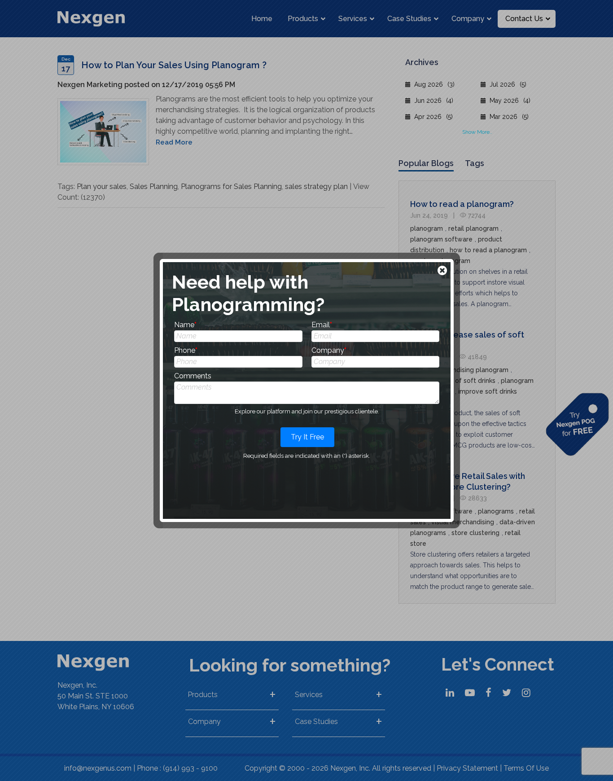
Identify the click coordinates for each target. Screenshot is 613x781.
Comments (192, 376)
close (443, 271)
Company (328, 350)
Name (185, 324)
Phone (185, 350)
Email (321, 324)
